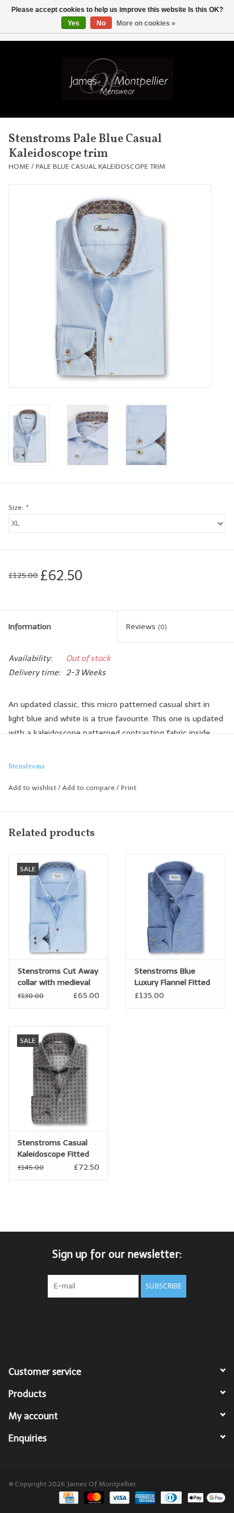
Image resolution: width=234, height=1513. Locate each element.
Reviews (146, 626)
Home (19, 167)
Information (30, 626)
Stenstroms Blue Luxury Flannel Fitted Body (172, 977)
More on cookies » (146, 23)
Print (128, 788)
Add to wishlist (32, 788)
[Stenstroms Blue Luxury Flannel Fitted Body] (175, 906)
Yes (74, 23)
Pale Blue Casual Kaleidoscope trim (100, 167)
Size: (18, 508)
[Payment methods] (67, 1497)
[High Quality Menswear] (134, 78)
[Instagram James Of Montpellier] (137, 1321)
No (101, 23)
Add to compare (89, 788)
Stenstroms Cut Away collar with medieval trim (58, 977)
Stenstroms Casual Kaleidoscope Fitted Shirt (53, 1149)
